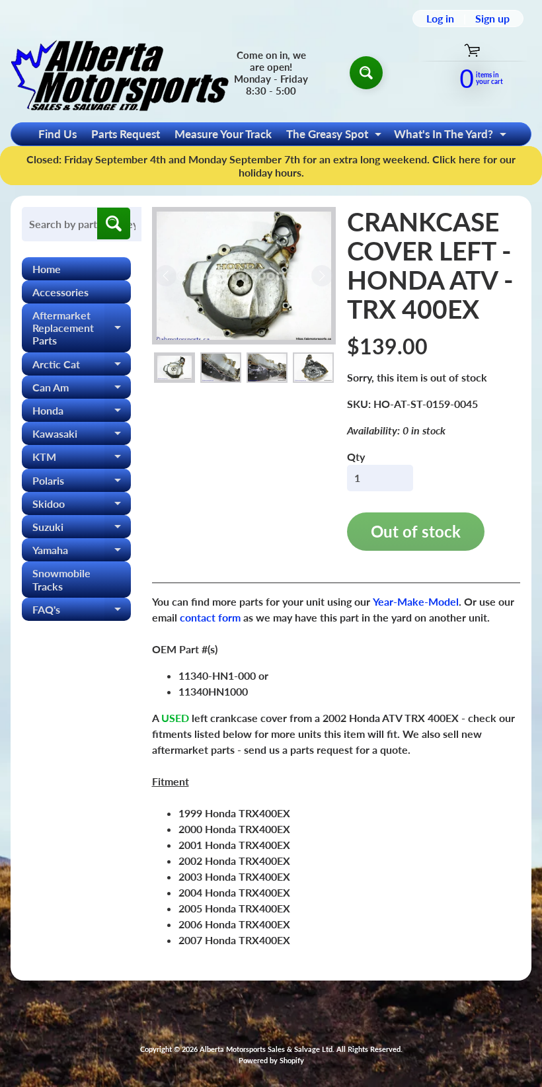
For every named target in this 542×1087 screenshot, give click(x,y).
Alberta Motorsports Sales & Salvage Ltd (266, 1049)
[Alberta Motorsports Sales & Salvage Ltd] (120, 72)
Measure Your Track (223, 134)
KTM (81, 459)
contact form (210, 617)
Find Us (57, 134)
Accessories (60, 292)
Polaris (81, 483)
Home (46, 268)
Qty (356, 456)
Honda (81, 413)
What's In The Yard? (452, 136)
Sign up (492, 18)
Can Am (81, 390)
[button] (174, 367)
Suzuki (81, 529)
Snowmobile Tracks (61, 579)
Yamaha (81, 552)
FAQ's (81, 612)
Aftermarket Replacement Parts (81, 327)
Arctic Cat (81, 367)
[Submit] (113, 223)
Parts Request (125, 134)
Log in (440, 18)
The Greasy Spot (335, 136)
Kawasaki (81, 436)
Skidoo (81, 506)
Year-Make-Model (416, 601)
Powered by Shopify (271, 1060)
